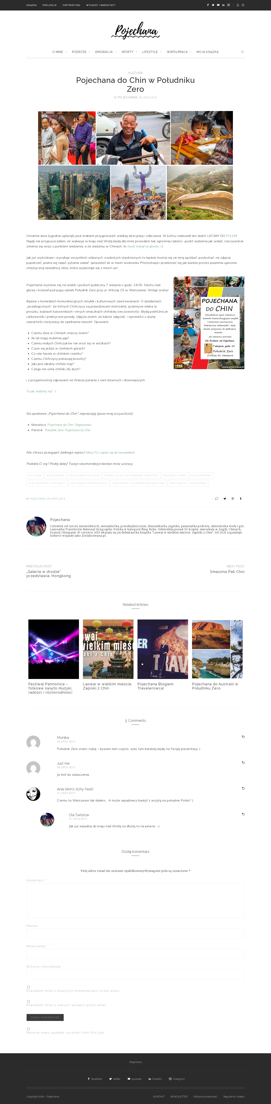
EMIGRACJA (104, 52)
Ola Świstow (79, 815)
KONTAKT (158, 1096)
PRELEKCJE (50, 5)
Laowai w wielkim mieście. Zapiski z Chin (107, 686)
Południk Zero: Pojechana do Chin (67, 430)
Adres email (37, 946)
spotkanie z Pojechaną (188, 483)
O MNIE (57, 52)
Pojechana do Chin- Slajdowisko (69, 425)
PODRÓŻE (79, 52)
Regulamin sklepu (234, 1096)
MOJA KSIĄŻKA (208, 52)
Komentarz (36, 880)
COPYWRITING (71, 5)
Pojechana (55, 475)
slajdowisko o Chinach (47, 483)
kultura (135, 73)
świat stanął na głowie (143, 246)
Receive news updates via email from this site (65, 1032)
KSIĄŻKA (31, 5)
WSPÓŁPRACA (177, 52)
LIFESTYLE (150, 52)
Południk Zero (174, 475)
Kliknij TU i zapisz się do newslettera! (110, 452)
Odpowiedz (238, 737)
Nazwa (33, 926)
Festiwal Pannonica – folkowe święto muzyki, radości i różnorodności (50, 688)
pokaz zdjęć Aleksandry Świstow (131, 475)
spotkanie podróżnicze (88, 483)
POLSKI (231, 236)
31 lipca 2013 (66, 793)
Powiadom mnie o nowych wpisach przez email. (66, 1005)
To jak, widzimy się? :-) (41, 391)
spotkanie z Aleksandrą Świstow (138, 483)
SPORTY (128, 52)
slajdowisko (201, 475)
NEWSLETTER (178, 1096)
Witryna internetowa (43, 966)
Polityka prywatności (205, 1096)
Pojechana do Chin (84, 475)
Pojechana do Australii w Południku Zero (215, 686)
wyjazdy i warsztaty (100, 5)
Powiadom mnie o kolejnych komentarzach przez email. (73, 991)
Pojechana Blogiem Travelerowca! (155, 686)
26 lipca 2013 (66, 741)
